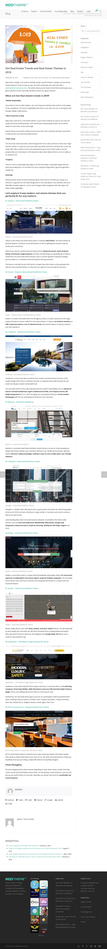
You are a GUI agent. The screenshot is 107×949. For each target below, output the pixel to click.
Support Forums (86, 902)
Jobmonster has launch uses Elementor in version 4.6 (90, 125)
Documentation (46, 11)
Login (89, 11)
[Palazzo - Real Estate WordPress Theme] (35, 894)
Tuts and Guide (54, 78)
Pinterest (39, 800)
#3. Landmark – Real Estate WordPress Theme (22, 332)
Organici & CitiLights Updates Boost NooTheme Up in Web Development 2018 (35, 848)
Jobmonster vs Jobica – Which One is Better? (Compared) (91, 133)
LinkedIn (60, 800)
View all (40, 935)
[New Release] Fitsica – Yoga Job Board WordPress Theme (91, 148)
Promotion (84, 62)
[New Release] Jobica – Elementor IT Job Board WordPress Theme (89, 158)
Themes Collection (30, 78)
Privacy (83, 922)
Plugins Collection (87, 57)
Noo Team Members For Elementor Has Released (89, 110)
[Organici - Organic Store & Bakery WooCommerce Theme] (35, 920)
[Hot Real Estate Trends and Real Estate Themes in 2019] (38, 44)
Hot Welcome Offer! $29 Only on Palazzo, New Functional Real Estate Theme (35, 857)
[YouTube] (99, 946)
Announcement (86, 42)
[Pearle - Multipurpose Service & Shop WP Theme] (35, 929)
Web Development (87, 97)
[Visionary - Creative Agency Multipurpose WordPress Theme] (35, 911)
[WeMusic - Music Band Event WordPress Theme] (43, 929)
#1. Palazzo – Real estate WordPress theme (21, 201)
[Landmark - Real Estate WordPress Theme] (43, 894)
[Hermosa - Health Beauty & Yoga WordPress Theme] (43, 902)
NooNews (84, 52)
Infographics (85, 47)
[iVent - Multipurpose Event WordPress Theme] (43, 920)
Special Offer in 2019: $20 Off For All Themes (90, 141)
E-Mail (9, 804)
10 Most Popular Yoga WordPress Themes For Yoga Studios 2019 (91, 176)
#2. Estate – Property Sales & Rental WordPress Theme (26, 272)
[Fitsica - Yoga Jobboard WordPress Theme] (35, 885)
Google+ (50, 800)
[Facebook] (83, 946)
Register (80, 11)
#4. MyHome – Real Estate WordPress (19, 402)
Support (34, 11)
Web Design (65, 78)
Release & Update (87, 67)
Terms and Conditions (88, 917)
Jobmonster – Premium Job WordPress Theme (90, 167)
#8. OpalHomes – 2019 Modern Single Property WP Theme (27, 642)
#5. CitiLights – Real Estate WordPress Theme (22, 461)
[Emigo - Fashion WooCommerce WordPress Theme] (43, 911)
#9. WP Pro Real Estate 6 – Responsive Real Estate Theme (27, 707)
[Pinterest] (91, 946)
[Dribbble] (78, 946)
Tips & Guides (43, 78)
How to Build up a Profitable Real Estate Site (24, 846)
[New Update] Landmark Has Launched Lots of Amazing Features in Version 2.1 (36, 854)
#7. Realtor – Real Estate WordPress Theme (21, 588)
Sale (82, 72)
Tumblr (29, 800)
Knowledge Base (61, 11)
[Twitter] (95, 946)
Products (24, 11)
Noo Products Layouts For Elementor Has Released (90, 118)
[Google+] (87, 946)
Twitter (20, 800)
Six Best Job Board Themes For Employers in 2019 (90, 185)
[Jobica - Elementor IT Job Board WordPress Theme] (43, 885)
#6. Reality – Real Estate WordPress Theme (21, 533)
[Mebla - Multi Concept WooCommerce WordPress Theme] (35, 902)
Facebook (10, 800)
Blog (72, 11)
